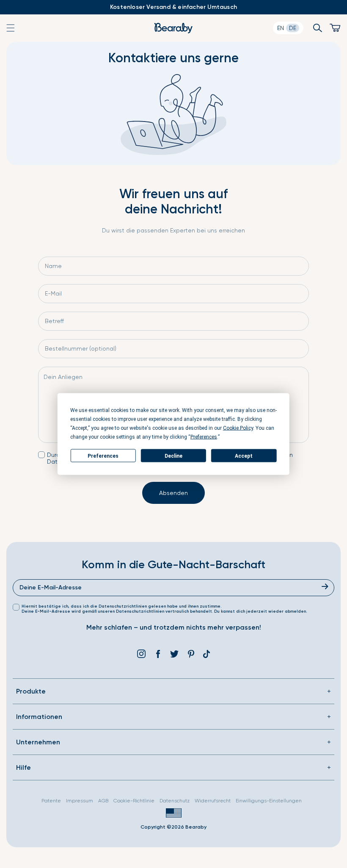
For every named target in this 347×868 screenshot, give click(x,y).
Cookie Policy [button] (238, 428)
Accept (244, 456)
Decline (173, 456)
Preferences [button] (203, 437)
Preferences (103, 456)
